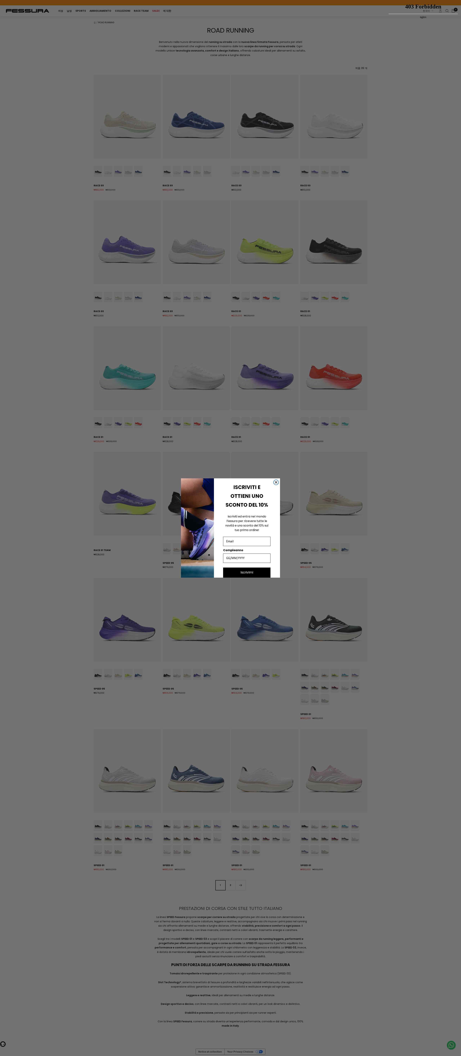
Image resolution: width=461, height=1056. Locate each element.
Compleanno (233, 550)
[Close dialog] (276, 482)
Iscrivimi (247, 572)
